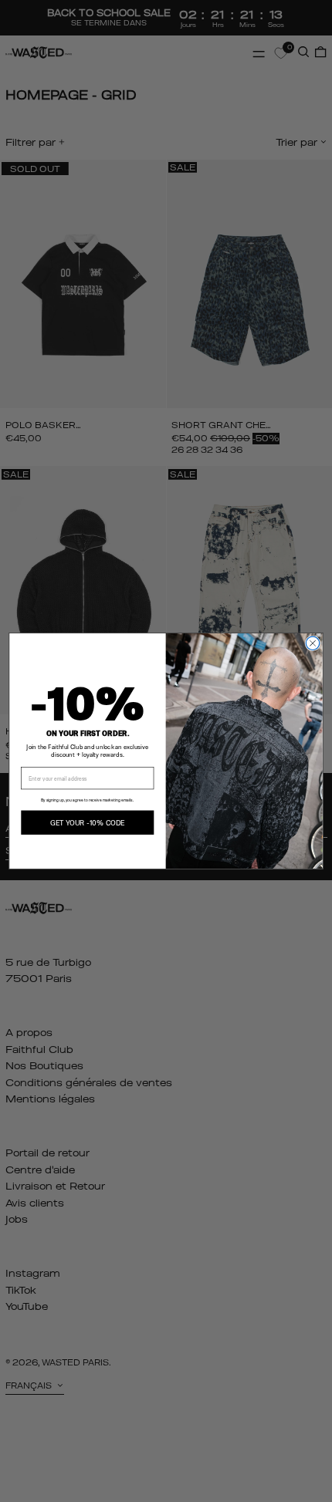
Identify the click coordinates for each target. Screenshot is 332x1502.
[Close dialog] (312, 643)
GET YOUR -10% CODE (87, 822)
